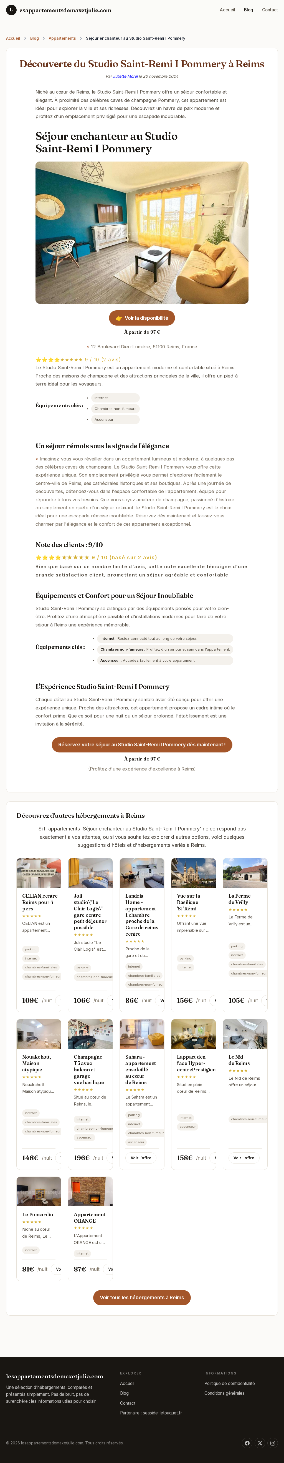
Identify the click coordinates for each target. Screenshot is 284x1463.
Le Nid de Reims (239, 1060)
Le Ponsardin (37, 1214)
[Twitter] (260, 1443)
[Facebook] (247, 1443)
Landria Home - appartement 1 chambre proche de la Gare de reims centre (141, 915)
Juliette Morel (125, 76)
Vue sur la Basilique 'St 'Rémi (188, 902)
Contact (270, 9)
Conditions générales (224, 1393)
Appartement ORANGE (89, 1218)
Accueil (227, 9)
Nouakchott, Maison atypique (36, 1063)
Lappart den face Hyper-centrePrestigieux (198, 1063)
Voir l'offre (141, 1157)
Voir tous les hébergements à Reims (142, 1297)
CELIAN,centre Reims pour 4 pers (40, 902)
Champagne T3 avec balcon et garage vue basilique (89, 1069)
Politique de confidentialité (229, 1383)
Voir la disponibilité (142, 318)
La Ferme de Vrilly (240, 899)
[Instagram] (272, 1443)
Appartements (62, 38)
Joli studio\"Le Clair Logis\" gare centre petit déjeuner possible (90, 911)
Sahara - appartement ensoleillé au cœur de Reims (140, 1069)
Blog (248, 9)
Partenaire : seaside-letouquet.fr (151, 1413)
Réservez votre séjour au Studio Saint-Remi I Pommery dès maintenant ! (142, 744)
